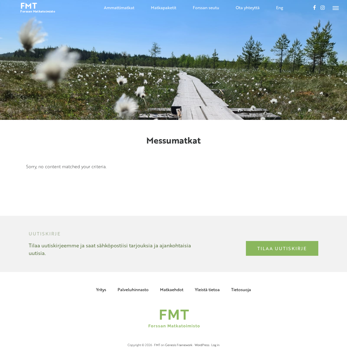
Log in (215, 345)
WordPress (202, 345)
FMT (157, 345)
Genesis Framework (179, 345)
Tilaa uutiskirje (282, 248)
